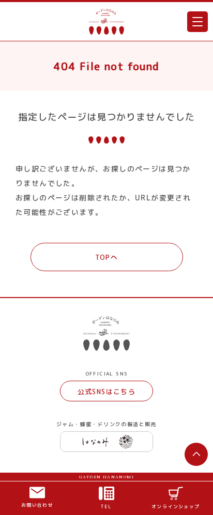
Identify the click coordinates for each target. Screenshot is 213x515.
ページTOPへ (196, 454)
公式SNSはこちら (107, 391)
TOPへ (106, 257)
